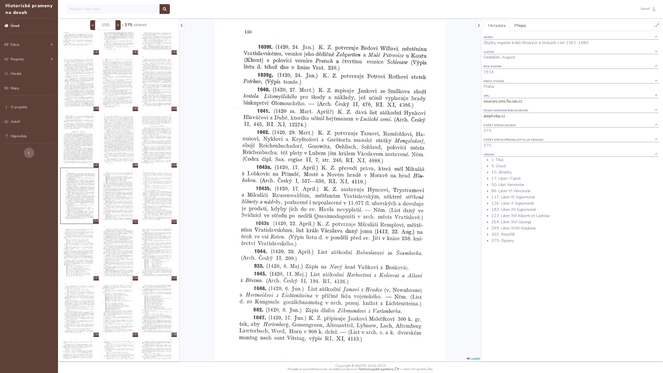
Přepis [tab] (520, 25)
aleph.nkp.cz (494, 116)
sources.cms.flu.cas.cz (503, 101)
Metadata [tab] (497, 25)
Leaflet (475, 358)
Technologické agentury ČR (378, 369)
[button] (648, 9)
